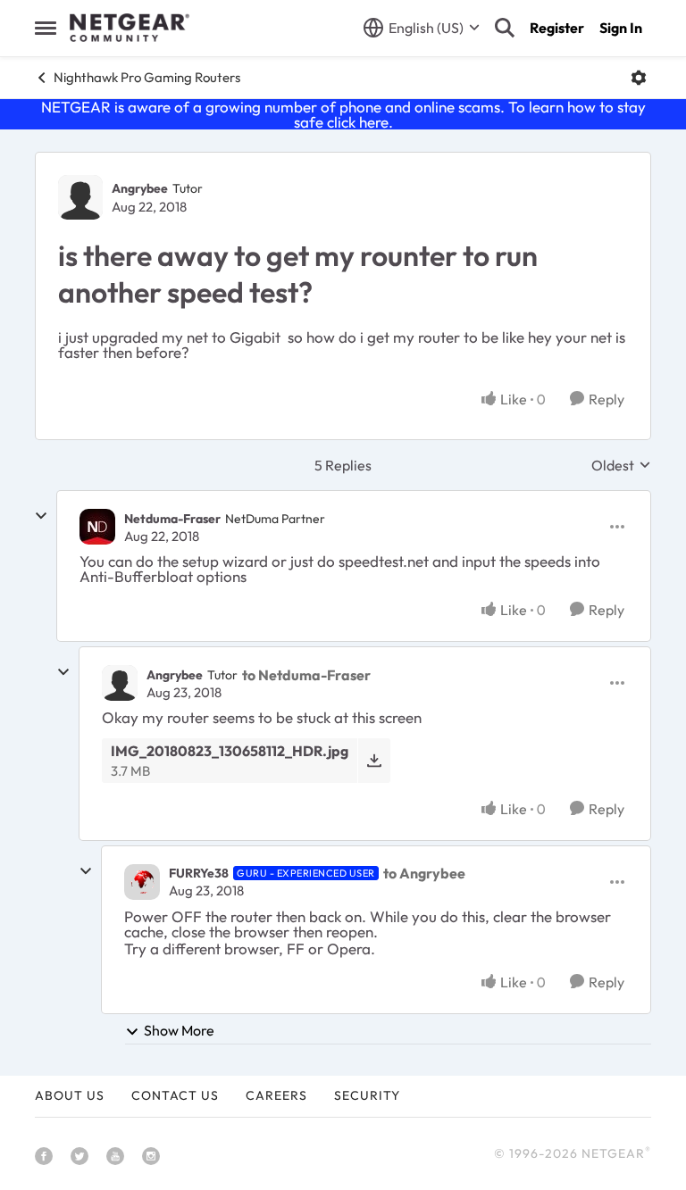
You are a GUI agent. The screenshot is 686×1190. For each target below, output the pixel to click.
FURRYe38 (199, 873)
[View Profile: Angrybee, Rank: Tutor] (80, 197)
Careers (276, 1095)
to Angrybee (424, 873)
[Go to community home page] (129, 27)
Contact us (175, 1095)
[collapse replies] (41, 516)
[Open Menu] (638, 77)
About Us (70, 1095)
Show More (179, 1030)
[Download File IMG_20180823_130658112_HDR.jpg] (373, 760)
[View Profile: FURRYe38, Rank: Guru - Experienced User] (142, 882)
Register (557, 28)
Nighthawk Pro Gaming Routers (147, 77)
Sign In (620, 28)
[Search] (504, 27)
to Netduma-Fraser (306, 675)
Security (367, 1095)
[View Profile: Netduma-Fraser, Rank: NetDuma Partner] (97, 527)
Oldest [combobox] (621, 465)
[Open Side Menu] (45, 27)
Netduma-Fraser (172, 518)
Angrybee (140, 188)
